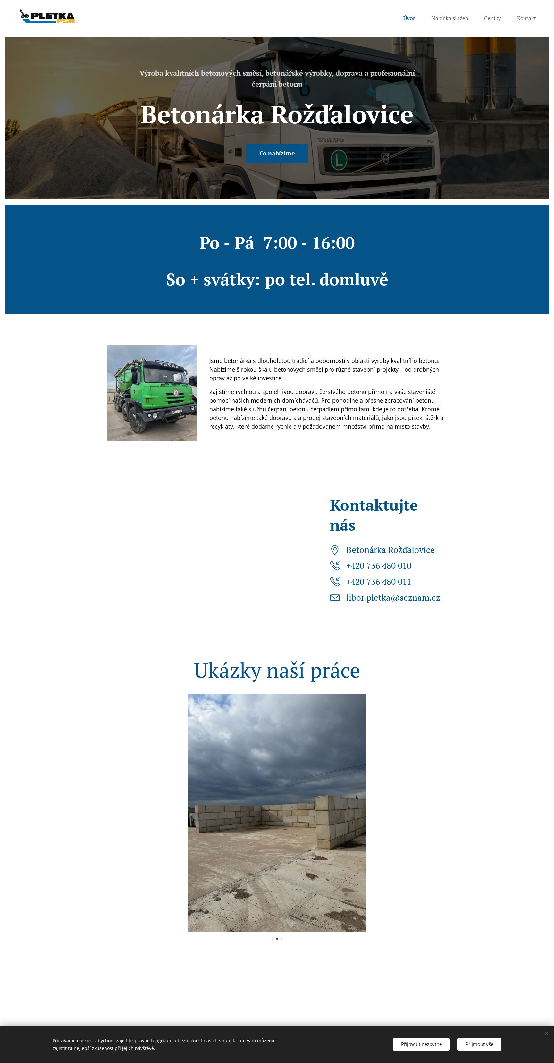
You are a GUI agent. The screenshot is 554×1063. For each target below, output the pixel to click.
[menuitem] (413, 18)
